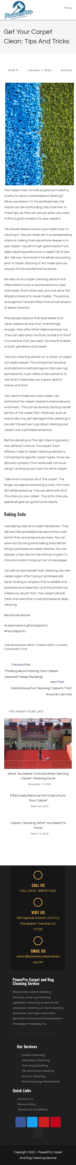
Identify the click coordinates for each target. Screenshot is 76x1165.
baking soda (18, 645)
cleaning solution (15, 649)
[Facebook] (20, 1122)
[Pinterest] (55, 1122)
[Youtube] (44, 1122)
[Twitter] (32, 1122)
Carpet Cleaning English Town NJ (35, 1033)
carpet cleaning (57, 645)
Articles (66, 70)
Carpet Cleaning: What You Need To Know (38, 825)
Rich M (13, 70)
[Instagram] (38, 1132)
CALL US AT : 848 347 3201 (38, 890)
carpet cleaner (36, 645)
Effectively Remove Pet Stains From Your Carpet (38, 798)
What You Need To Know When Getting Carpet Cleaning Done (38, 776)
